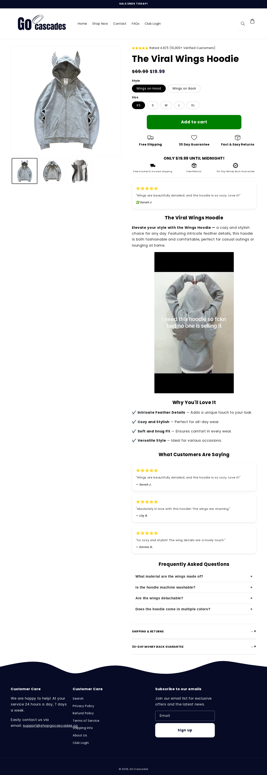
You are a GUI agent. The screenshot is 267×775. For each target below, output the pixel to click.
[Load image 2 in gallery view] (52, 171)
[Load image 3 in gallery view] (79, 171)
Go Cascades (139, 769)
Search (78, 698)
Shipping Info (83, 728)
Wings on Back (184, 88)
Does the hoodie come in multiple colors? (172, 609)
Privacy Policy (83, 706)
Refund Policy (83, 713)
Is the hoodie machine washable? (165, 587)
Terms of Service (86, 721)
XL (193, 105)
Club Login (81, 743)
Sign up (185, 730)
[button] (243, 23)
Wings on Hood (148, 88)
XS (138, 105)
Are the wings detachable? (159, 598)
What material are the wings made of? (169, 576)
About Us (80, 735)
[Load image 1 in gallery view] (24, 171)
